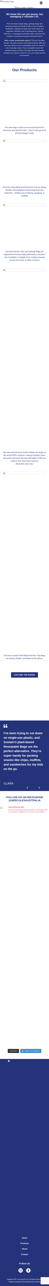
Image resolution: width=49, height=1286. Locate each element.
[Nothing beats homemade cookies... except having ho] (24, 1003)
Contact (24, 1254)
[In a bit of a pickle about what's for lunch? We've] (24, 828)
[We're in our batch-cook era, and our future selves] (24, 945)
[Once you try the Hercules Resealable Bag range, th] (24, 1032)
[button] (41, 3)
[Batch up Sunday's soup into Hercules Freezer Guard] (24, 973)
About (24, 1249)
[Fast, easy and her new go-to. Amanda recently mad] (24, 856)
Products (24, 1243)
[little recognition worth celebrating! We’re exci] (24, 918)
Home (24, 1238)
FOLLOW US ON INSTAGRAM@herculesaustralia (24, 799)
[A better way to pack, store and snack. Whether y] (24, 888)
